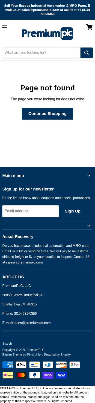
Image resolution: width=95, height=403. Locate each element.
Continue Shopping (47, 113)
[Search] (86, 53)
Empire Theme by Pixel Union (22, 354)
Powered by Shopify (57, 354)
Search (7, 343)
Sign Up (72, 211)
